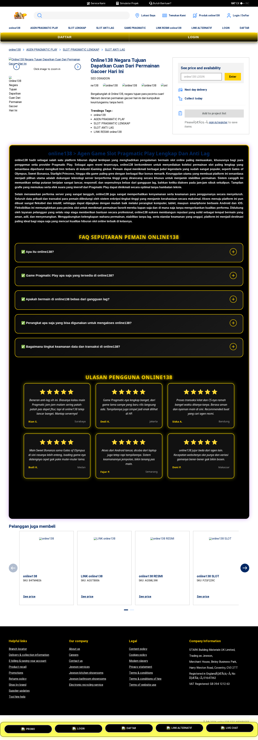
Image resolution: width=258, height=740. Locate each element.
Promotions (16, 672)
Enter (232, 76)
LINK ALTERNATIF (201, 28)
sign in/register (218, 122)
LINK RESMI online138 (168, 28)
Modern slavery (138, 661)
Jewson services (79, 666)
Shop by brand (17, 684)
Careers (73, 655)
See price (29, 596)
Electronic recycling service (86, 684)
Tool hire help (17, 696)
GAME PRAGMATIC (135, 28)
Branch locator (18, 649)
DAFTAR (244, 28)
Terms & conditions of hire (145, 678)
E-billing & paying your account (27, 661)
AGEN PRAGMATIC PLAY (44, 28)
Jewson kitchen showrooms (86, 672)
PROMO (30, 727)
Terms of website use (142, 684)
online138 (14, 28)
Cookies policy (138, 655)
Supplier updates (19, 690)
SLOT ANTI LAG (105, 28)
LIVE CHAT (232, 729)
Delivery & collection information (29, 655)
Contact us (76, 661)
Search (39, 15)
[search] (82, 15)
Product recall (18, 666)
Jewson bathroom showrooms (87, 678)
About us (74, 649)
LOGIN (226, 28)
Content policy (138, 649)
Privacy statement (140, 666)
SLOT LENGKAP (77, 28)
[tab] (126, 609)
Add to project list (214, 113)
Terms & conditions (141, 672)
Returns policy (18, 678)
